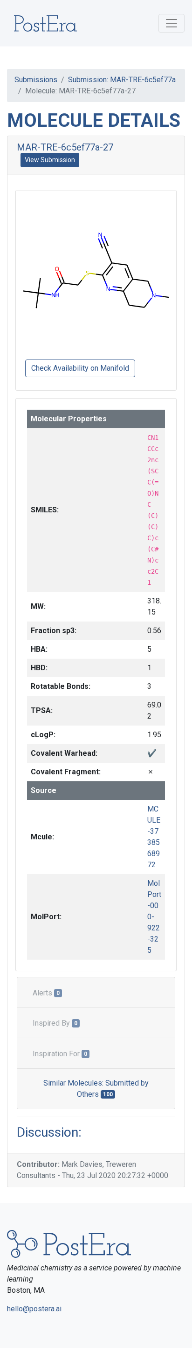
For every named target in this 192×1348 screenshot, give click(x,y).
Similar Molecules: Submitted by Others (96, 1089)
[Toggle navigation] (171, 23)
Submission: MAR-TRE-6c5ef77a (122, 79)
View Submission (50, 160)
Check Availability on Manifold (80, 368)
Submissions (35, 79)
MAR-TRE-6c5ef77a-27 (65, 147)
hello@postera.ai (34, 1308)
